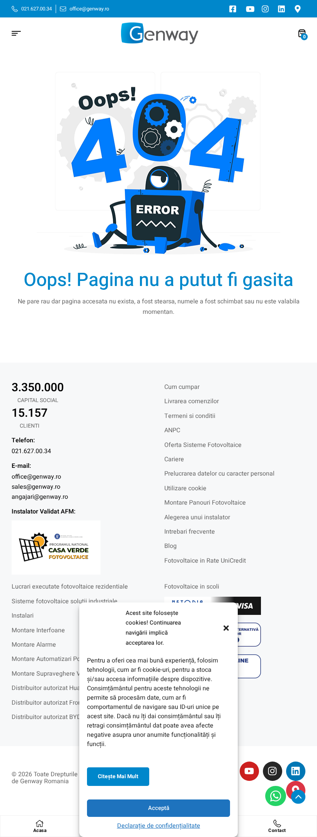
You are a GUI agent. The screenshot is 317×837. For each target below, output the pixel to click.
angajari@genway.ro (40, 497)
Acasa (40, 830)
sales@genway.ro (36, 486)
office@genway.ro (36, 476)
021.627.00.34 (31, 451)
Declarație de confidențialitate (158, 825)
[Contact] (277, 823)
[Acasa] (40, 823)
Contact (277, 830)
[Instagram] (272, 771)
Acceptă (158, 808)
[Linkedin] (295, 771)
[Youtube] (249, 771)
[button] (226, 628)
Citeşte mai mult (118, 776)
